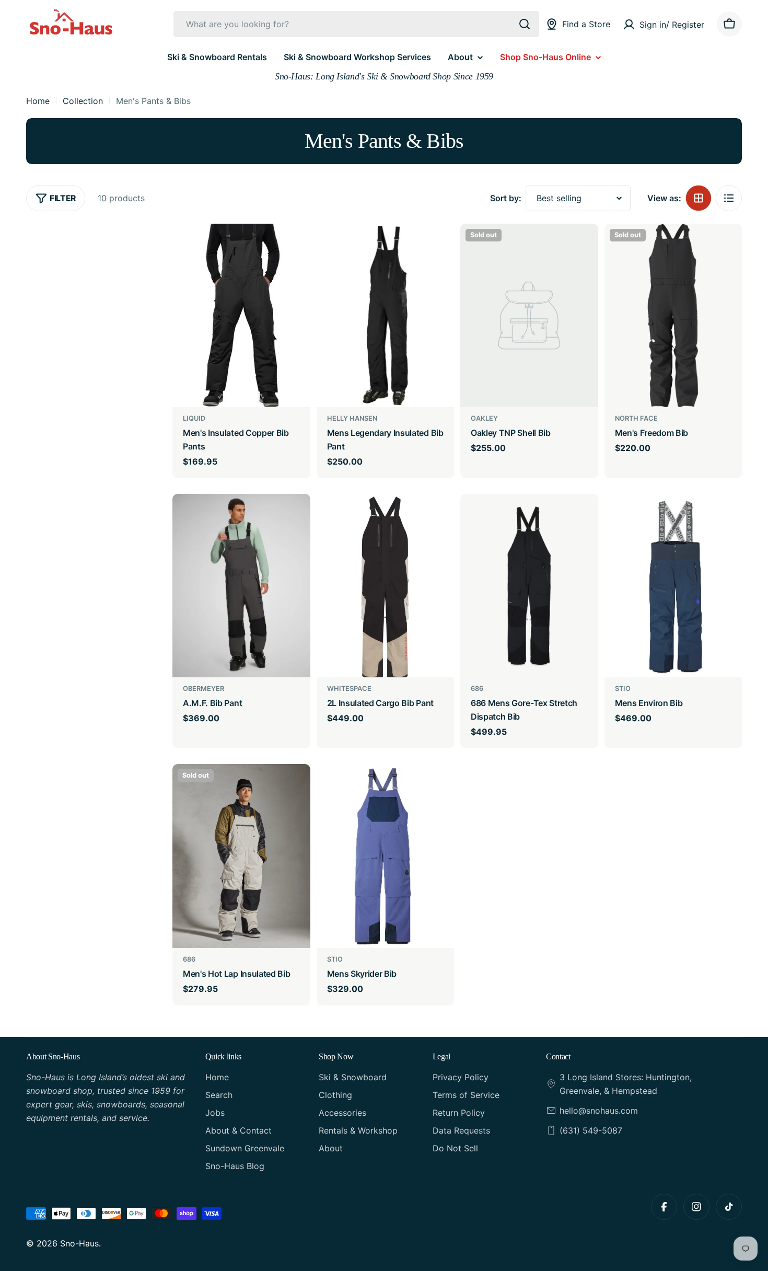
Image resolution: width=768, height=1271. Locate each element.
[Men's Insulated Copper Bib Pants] (241, 315)
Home (38, 101)
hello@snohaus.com (599, 1110)
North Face (636, 418)
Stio (623, 688)
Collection (83, 101)
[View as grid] (698, 198)
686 (477, 688)
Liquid (194, 418)
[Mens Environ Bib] (673, 585)
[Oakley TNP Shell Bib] (529, 315)
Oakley (484, 418)
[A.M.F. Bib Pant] (241, 585)
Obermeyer (203, 688)
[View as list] (729, 198)
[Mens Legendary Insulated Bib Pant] (386, 315)
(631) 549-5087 (591, 1130)
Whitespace (349, 688)
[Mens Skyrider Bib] (386, 856)
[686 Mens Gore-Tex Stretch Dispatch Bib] (529, 585)
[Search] (524, 24)
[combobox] (356, 24)
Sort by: (505, 198)
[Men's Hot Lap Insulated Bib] (241, 856)
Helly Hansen (352, 418)
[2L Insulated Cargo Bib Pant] (386, 585)
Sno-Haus (79, 1243)
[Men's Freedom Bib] (673, 315)
